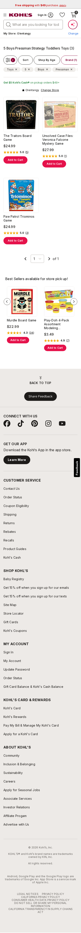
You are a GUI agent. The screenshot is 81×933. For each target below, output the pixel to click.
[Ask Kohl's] (73, 24)
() (27, 152)
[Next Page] (49, 259)
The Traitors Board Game (17, 137)
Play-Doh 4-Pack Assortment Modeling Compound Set (56, 324)
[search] (8, 24)
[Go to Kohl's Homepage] (20, 15)
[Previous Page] (25, 259)
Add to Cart (15, 159)
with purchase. (40, 5)
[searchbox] (33, 24)
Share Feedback (40, 396)
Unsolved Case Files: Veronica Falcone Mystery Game (57, 139)
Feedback (77, 468)
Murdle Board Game (22, 320)
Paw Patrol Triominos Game (19, 218)
